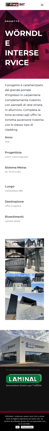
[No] (46, 422)
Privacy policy (27, 427)
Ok (17, 427)
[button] (15, 243)
